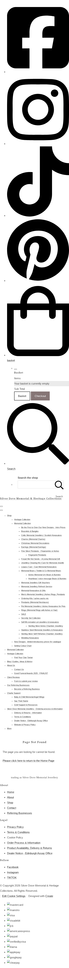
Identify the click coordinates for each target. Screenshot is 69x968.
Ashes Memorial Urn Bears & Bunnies (44, 575)
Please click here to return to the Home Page (28, 760)
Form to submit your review (26, 681)
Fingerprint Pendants (37, 555)
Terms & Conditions (22, 717)
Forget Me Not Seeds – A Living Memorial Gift (40, 559)
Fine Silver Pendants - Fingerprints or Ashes (40, 551)
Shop (9, 515)
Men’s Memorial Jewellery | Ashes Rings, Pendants (43, 594)
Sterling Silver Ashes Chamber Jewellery (45, 626)
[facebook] (38, 71)
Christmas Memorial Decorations (35, 543)
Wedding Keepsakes (30, 638)
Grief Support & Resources (26, 705)
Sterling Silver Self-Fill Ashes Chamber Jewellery (42, 634)
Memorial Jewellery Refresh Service (36, 586)
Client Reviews (13, 677)
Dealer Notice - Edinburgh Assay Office (31, 721)
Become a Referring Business (27, 689)
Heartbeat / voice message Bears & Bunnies (47, 579)
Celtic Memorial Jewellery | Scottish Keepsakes (41, 535)
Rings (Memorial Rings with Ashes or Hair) (39, 610)
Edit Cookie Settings (13, 896)
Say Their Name (21, 701)
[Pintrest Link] (38, 280)
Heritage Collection (22, 519)
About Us (11, 665)
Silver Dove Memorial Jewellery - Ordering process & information (35, 709)
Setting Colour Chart (22, 646)
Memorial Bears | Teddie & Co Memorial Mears (41, 571)
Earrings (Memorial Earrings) (33, 547)
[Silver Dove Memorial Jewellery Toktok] (38, 215)
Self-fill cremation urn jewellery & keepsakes (40, 622)
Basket (22, 395)
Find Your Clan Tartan (23, 657)
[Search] (59, 484)
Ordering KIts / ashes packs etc (35, 598)
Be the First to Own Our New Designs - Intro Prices (43, 527)
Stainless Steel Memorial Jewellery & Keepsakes (42, 630)
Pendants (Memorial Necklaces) (35, 602)
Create (49, 896)
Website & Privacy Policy (25, 725)
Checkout (40, 395)
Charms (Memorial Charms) (33, 539)
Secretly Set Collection (31, 618)
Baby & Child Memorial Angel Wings (29, 697)
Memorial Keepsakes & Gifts (33, 590)
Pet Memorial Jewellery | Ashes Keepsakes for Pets (43, 606)
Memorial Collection (22, 523)
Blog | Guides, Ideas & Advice (19, 661)
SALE (23, 614)
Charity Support (14, 693)
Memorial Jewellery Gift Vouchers (35, 583)
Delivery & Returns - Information (28, 713)
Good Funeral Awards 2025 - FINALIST (31, 673)
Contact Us (19, 669)
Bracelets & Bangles (30, 531)
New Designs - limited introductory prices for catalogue (37, 642)
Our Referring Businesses (18, 685)
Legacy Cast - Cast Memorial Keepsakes (39, 567)
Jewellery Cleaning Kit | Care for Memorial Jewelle (42, 563)
